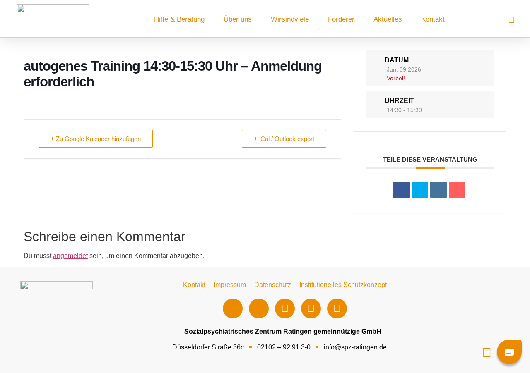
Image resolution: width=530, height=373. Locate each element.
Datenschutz (272, 284)
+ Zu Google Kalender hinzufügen (96, 138)
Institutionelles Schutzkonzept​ (343, 284)
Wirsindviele (290, 19)
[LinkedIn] (438, 190)
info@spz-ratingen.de (355, 347)
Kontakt (433, 19)
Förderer (341, 19)
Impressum (230, 284)
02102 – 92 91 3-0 (284, 347)
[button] (486, 352)
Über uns (238, 19)
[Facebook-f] (233, 308)
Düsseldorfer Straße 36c (208, 347)
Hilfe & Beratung (179, 19)
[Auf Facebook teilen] (401, 190)
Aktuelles (387, 19)
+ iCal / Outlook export (284, 138)
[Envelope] (311, 308)
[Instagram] (259, 308)
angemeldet (70, 255)
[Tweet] (420, 190)
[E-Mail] (457, 190)
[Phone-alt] (285, 308)
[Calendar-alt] (337, 308)
